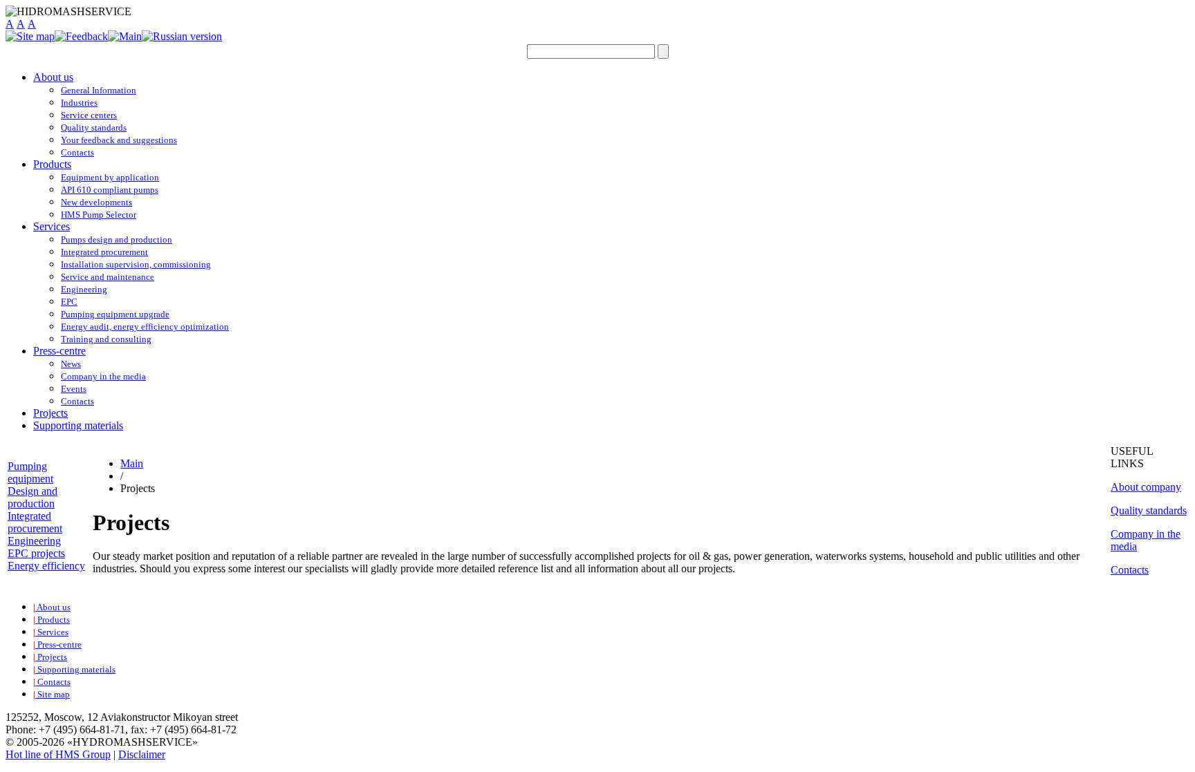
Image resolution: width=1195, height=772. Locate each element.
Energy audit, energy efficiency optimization (145, 326)
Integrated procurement (104, 252)
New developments (96, 202)
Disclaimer (141, 754)
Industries (79, 102)
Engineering (84, 289)
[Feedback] (81, 36)
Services (51, 226)
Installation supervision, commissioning (136, 264)
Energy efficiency (46, 566)
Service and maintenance (107, 277)
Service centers (89, 115)
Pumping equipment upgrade (115, 314)
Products (52, 164)
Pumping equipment (30, 472)
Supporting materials (78, 425)
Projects (50, 413)
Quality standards (94, 127)
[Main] (125, 36)
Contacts (77, 152)
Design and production (32, 497)
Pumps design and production (116, 239)
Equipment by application (110, 177)
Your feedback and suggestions (119, 140)
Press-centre (59, 351)
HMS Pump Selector (98, 214)
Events (73, 389)
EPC (69, 301)
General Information (98, 90)
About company (1146, 487)
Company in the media (103, 376)
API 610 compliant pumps (109, 190)
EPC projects (36, 553)
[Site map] (30, 36)
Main (131, 463)
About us (53, 77)
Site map (51, 694)
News (71, 364)
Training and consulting (106, 339)
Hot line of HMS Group (58, 754)
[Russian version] (182, 36)
